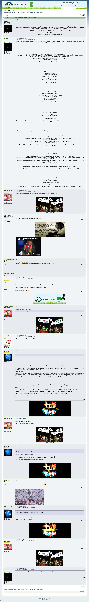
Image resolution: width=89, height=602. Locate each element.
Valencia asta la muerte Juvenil (9, 260)
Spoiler (47, 212)
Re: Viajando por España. (21, 38)
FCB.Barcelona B (8, 349)
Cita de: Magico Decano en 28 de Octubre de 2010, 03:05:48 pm (25, 309)
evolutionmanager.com (72, 8)
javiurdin (28, 12)
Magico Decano (7, 277)
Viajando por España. (21, 19)
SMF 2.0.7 (40, 598)
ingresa (73, 2)
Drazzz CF (6, 480)
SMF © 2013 (44, 598)
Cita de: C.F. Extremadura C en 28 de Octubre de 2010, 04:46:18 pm (26, 448)
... (8, 15)
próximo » (84, 14)
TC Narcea (6, 335)
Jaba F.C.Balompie (8, 215)
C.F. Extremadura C (8, 190)
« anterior (81, 14)
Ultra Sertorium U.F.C (33, 12)
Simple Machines (48, 598)
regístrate (77, 2)
